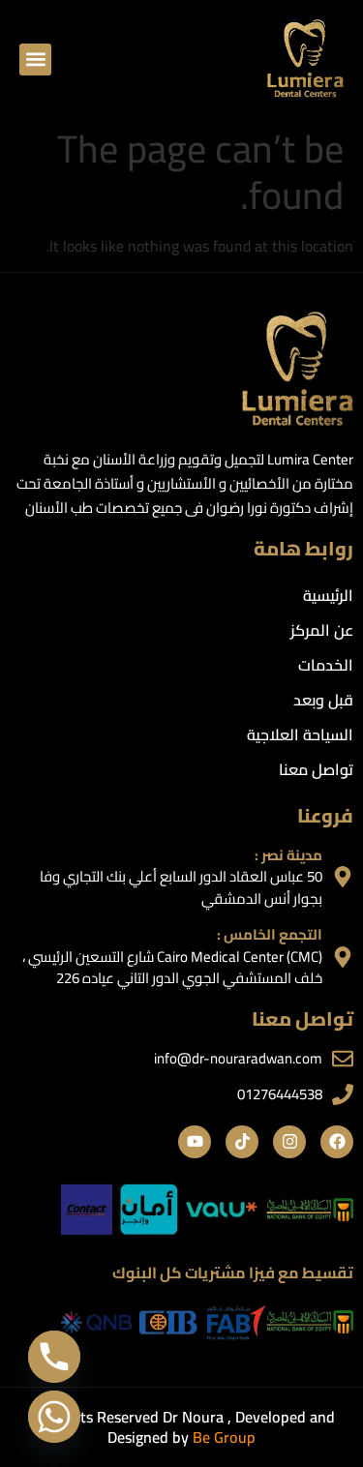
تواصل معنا (316, 769)
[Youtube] (194, 1141)
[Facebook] (336, 1141)
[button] (35, 59)
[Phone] (54, 1357)
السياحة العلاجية (300, 734)
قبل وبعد (323, 699)
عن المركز (321, 629)
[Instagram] (289, 1141)
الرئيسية (328, 595)
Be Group (224, 1437)
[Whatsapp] (54, 1417)
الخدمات (325, 664)
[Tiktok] (242, 1141)
